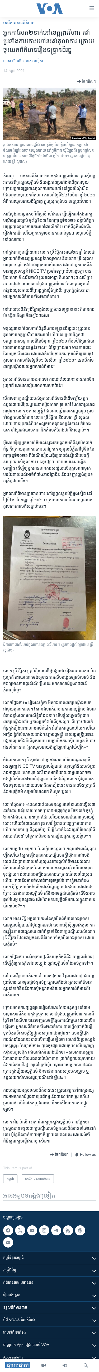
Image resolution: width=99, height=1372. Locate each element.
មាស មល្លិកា (34, 61)
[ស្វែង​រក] (86, 1365)
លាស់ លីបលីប (13, 61)
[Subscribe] (8, 1242)
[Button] (86, 81)
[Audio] (65, 1365)
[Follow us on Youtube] (32, 1230)
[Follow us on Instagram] (44, 1230)
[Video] (43, 1365)
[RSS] (68, 1230)
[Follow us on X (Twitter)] (20, 1230)
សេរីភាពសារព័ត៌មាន (19, 23)
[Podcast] (80, 1230)
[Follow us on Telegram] (56, 1230)
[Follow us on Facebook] (8, 1230)
